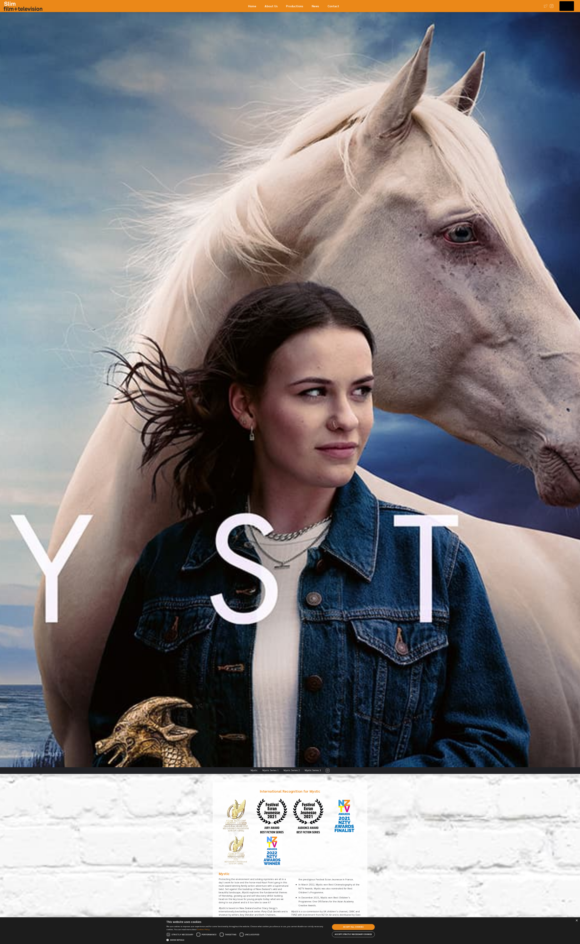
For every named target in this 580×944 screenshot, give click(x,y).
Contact (333, 6)
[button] (246, 940)
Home (252, 6)
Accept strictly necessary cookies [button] (353, 934)
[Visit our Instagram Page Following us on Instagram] (551, 6)
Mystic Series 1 (270, 770)
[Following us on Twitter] (545, 6)
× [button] (576, 920)
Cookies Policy (203, 929)
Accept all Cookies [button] (353, 927)
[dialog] (290, 930)
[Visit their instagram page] (327, 770)
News (315, 6)
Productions (294, 6)
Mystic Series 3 (313, 770)
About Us (271, 6)
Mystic (254, 770)
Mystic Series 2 (292, 770)
